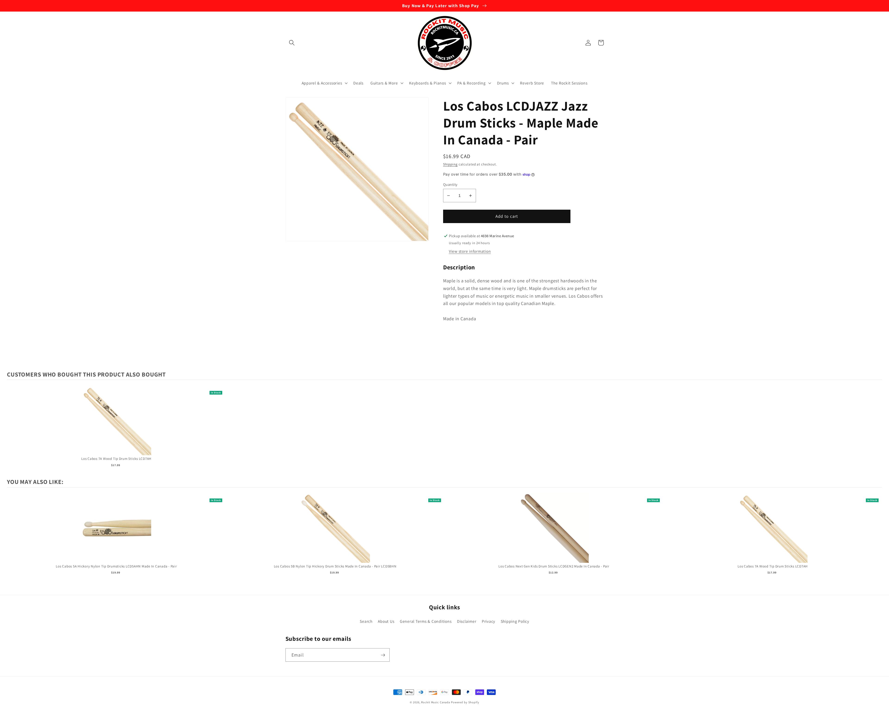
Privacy (488, 621)
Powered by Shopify (465, 702)
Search (366, 621)
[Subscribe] (383, 655)
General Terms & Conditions (426, 621)
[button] (291, 42)
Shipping (450, 164)
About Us (386, 621)
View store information (470, 251)
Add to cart (116, 425)
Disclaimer (466, 621)
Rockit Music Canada (435, 702)
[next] (877, 536)
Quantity (450, 184)
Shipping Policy (515, 621)
